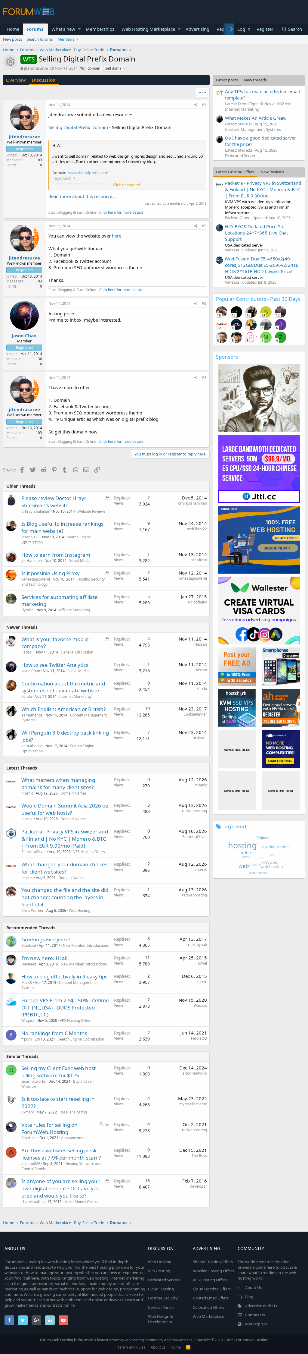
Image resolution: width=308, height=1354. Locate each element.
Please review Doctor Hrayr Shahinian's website (53, 502)
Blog (249, 1296)
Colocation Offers (208, 1307)
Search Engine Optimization (81, 1039)
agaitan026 (30, 1163)
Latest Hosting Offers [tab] (235, 172)
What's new (63, 29)
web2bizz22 (197, 528)
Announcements (74, 1137)
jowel (202, 963)
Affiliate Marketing (74, 609)
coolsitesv (198, 559)
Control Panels (161, 1307)
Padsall (27, 652)
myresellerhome (193, 1104)
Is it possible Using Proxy (50, 573)
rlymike (27, 609)
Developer (198, 1186)
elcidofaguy (197, 602)
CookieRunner (195, 714)
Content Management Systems (253, 129)
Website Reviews (92, 511)
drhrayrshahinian (35, 511)
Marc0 (26, 982)
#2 (204, 225)
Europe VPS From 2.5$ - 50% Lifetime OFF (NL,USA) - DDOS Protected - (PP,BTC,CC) (65, 1007)
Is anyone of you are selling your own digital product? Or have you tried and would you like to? (60, 1188)
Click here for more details (121, 212)
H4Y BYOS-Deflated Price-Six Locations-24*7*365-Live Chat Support (256, 232)
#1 (204, 104)
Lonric (202, 981)
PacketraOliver (33, 851)
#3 (204, 303)
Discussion (44, 80)
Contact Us (255, 1315)
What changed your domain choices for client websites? (64, 868)
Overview (16, 80)
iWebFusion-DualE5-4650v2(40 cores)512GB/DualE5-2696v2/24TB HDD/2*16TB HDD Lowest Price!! (262, 265)
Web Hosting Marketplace (148, 29)
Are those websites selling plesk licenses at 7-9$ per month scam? (61, 1154)
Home (13, 29)
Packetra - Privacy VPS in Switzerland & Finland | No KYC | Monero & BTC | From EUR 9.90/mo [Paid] (64, 838)
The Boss (199, 1155)
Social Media (80, 560)
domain (94, 68)
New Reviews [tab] (272, 172)
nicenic (27, 793)
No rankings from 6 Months (54, 1033)
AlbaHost (29, 1137)
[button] (79, 29)
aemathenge (32, 715)
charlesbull (30, 1201)
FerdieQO (199, 1038)
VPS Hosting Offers (89, 851)
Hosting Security (163, 1298)
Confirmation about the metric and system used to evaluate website (63, 687)
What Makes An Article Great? (256, 118)
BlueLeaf (28, 945)
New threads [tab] (255, 80)
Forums (34, 29)
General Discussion (77, 652)
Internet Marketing (75, 696)
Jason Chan (24, 335)
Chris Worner (32, 910)
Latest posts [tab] (227, 80)
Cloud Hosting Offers (212, 1289)
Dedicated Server (240, 155)
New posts (12, 39)
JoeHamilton (31, 560)
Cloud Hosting (161, 1289)
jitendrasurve (36, 68)
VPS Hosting (159, 1271)
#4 (204, 377)
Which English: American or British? (63, 709)
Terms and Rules (131, 1347)
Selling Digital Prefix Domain (78, 127)
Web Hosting (79, 910)
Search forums (40, 39)
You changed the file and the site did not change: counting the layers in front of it (64, 897)
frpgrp (26, 1039)
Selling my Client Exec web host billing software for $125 (58, 1072)
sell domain (115, 68)
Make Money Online (81, 1201)
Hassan (200, 644)
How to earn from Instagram (55, 554)
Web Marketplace (208, 1316)
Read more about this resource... (82, 196)
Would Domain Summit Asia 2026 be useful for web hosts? (64, 809)
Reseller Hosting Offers (213, 1271)
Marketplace (256, 1324)
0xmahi (27, 1112)
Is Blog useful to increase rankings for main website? (62, 527)
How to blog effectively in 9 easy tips (64, 976)
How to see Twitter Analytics (54, 664)
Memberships (100, 29)
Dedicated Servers (164, 1280)
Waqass (28, 1020)
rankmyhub (197, 944)
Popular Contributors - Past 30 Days (258, 298)
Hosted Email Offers (211, 1298)
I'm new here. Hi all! (45, 958)
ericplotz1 (198, 737)
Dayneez (28, 964)
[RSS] (188, 1347)
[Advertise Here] (237, 749)
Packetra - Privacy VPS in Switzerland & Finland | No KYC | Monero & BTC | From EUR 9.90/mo (263, 189)
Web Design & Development (160, 1319)
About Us (253, 1287)
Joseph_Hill (30, 537)
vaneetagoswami (35, 579)
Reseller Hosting (73, 1112)
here (116, 236)
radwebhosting (194, 810)
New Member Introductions (86, 945)
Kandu (26, 696)
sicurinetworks (33, 1081)
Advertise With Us (261, 1305)
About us (158, 1347)
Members (66, 39)
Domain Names (73, 793)
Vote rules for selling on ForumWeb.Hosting (49, 1128)
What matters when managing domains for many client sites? (58, 783)
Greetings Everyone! (45, 939)
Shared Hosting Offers (213, 1261)
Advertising (197, 29)
